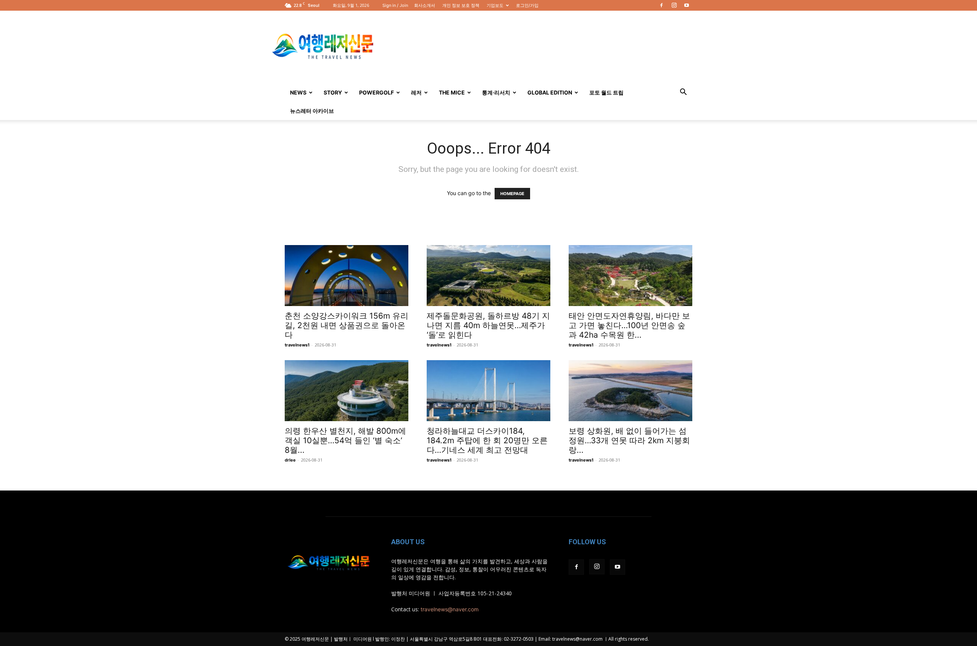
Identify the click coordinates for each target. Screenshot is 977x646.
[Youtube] (686, 5)
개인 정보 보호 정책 (460, 5)
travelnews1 (297, 345)
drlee (290, 460)
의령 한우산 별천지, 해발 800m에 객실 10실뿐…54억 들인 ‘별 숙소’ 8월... (345, 440)
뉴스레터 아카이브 (312, 110)
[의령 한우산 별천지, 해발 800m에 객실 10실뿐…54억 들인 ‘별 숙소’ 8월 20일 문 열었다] (346, 390)
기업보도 (495, 5)
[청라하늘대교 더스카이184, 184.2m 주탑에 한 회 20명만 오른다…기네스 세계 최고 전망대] (488, 390)
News (298, 92)
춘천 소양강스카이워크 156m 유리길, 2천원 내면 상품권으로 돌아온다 (346, 325)
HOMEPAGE (512, 193)
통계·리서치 (496, 92)
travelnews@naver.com (450, 609)
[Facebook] (661, 5)
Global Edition (549, 92)
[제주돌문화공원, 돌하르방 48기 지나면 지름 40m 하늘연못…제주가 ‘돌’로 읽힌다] (488, 275)
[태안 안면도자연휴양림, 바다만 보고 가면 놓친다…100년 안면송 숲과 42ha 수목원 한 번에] (630, 275)
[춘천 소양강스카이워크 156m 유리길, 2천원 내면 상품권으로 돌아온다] (346, 275)
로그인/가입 (527, 5)
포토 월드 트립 (606, 92)
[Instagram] (674, 5)
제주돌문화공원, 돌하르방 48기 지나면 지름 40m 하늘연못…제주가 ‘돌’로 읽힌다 (488, 325)
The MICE (452, 92)
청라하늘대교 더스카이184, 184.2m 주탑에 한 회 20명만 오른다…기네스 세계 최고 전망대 (487, 440)
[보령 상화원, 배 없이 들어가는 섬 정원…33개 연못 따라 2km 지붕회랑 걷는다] (630, 390)
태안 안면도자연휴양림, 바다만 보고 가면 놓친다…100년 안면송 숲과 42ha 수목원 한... (629, 325)
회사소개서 (424, 5)
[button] (683, 93)
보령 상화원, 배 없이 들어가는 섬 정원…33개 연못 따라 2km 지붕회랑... (629, 440)
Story (333, 92)
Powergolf (376, 92)
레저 (416, 92)
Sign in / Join (395, 5)
